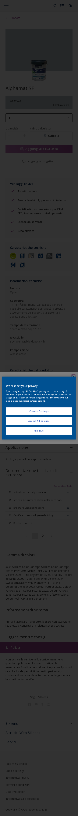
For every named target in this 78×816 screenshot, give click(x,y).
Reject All (39, 430)
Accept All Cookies (38, 420)
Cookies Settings (38, 411)
